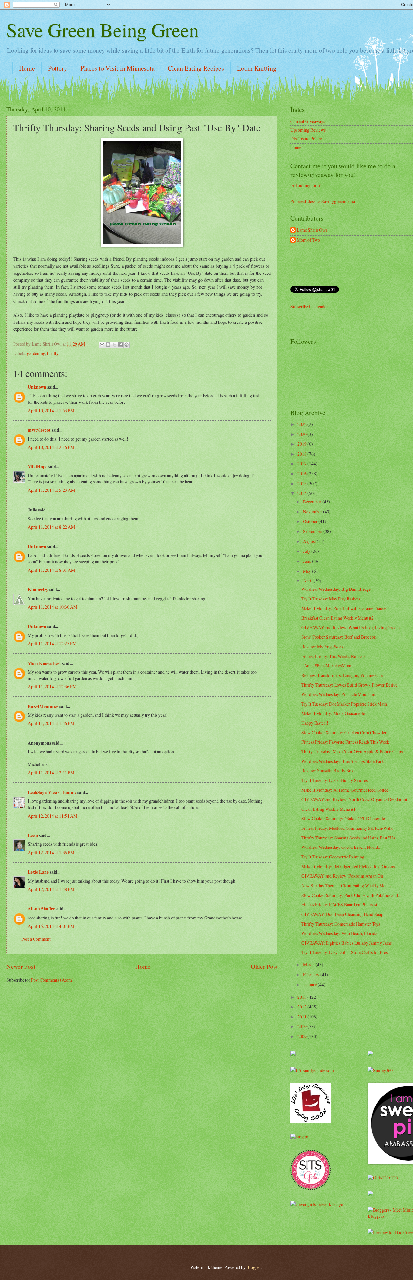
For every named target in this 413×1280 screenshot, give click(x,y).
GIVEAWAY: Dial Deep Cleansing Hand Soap (342, 914)
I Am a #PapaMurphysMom (326, 665)
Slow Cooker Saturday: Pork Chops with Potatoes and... (351, 895)
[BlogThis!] (108, 345)
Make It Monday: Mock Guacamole (333, 713)
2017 (302, 464)
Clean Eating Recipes (196, 68)
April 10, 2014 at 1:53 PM (51, 410)
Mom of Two (308, 240)
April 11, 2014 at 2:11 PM (51, 772)
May (307, 571)
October (310, 521)
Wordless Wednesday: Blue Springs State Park (342, 761)
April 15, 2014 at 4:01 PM (51, 926)
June (307, 561)
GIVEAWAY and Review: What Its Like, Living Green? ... (352, 627)
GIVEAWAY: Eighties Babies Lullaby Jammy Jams (346, 943)
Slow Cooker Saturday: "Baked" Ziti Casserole (343, 818)
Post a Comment (36, 939)
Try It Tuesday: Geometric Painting (332, 857)
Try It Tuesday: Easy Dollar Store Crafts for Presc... (346, 952)
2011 (302, 1017)
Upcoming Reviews (308, 130)
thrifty (53, 353)
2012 (302, 1007)
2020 (302, 434)
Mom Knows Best (44, 663)
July (307, 551)
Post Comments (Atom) (52, 980)
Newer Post (20, 966)
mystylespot (39, 430)
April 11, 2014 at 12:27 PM (52, 643)
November (313, 512)
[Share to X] (114, 345)
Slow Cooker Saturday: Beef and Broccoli (339, 637)
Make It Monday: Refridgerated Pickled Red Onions (348, 866)
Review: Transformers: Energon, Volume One (342, 675)
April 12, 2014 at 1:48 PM (51, 889)
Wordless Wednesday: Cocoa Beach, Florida (340, 847)
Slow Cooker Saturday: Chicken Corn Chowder (344, 732)
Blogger (254, 1267)
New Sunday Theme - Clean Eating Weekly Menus (346, 885)
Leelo (33, 835)
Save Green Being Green (102, 30)
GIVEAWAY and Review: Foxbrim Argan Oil (342, 876)
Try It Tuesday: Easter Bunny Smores (334, 780)
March (309, 964)
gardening (36, 353)
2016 (302, 474)
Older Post (264, 966)
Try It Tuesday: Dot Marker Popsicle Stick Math (344, 704)
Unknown (37, 387)
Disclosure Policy (306, 138)
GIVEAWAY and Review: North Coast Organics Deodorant (354, 799)
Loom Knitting (256, 68)
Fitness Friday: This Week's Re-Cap (333, 656)
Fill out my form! (306, 185)
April (308, 581)
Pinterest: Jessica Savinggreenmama (322, 201)
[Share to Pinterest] (126, 345)
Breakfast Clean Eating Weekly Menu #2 (337, 618)
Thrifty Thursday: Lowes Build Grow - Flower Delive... (350, 685)
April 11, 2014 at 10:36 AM (52, 607)
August (310, 541)
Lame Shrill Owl (312, 230)
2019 (302, 444)
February (311, 974)
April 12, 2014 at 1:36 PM (51, 852)
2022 (302, 424)
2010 (302, 1026)
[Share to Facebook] (120, 345)
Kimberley (38, 589)
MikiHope (37, 466)
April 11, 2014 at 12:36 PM (52, 686)
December (312, 502)
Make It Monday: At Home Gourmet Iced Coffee (344, 790)
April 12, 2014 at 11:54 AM (52, 816)
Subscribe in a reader (309, 306)
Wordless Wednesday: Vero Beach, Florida (339, 933)
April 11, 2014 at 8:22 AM (51, 527)
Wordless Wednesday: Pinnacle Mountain (338, 694)
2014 (302, 493)
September (313, 531)
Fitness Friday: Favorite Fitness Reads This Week (345, 742)
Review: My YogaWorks (323, 646)
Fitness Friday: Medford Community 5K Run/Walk (347, 828)
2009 (302, 1036)
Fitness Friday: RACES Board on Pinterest (339, 904)
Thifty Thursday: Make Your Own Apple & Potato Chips (352, 752)
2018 (302, 454)
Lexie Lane (38, 872)
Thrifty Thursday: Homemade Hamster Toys (340, 924)
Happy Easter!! (314, 723)
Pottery (57, 68)
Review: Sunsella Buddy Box (327, 771)
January (310, 984)
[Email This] (102, 345)
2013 (302, 997)
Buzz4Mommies (43, 706)
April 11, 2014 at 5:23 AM (51, 490)
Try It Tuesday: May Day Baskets (330, 599)
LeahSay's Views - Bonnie (52, 792)
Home (27, 68)
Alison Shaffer (41, 909)
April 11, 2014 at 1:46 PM (51, 723)
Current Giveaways (307, 121)
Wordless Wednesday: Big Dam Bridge (336, 589)
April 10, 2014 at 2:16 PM (51, 447)
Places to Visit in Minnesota (117, 68)
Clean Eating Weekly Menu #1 (328, 809)
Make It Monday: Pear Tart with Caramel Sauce (343, 608)
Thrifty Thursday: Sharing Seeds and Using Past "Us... (349, 838)
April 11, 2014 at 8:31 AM (51, 570)
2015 (302, 484)
